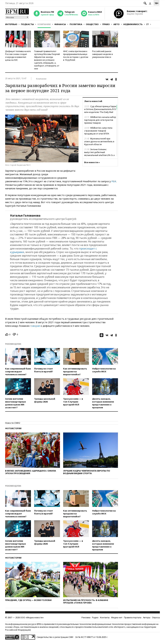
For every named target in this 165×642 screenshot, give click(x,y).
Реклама (86, 617)
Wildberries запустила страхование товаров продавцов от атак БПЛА (98, 130)
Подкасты (27, 24)
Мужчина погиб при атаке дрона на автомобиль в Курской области (99, 141)
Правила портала (132, 617)
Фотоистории (13, 428)
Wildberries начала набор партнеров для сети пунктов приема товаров (100, 120)
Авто (116, 24)
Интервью (11, 24)
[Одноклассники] (116, 79)
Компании (44, 24)
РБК (114, 181)
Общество (92, 24)
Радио (95, 617)
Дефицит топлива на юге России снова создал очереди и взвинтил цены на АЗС (18, 55)
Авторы (146, 617)
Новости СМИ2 (12, 422)
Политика (76, 24)
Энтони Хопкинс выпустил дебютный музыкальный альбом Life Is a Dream (99, 153)
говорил (35, 325)
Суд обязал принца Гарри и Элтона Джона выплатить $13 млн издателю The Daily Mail (100, 109)
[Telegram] (111, 79)
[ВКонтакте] (107, 79)
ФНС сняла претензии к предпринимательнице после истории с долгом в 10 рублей (75, 55)
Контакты (105, 617)
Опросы (156, 617)
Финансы (60, 24)
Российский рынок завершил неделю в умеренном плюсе (102, 54)
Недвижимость (133, 24)
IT (147, 24)
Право (106, 24)
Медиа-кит (116, 617)
